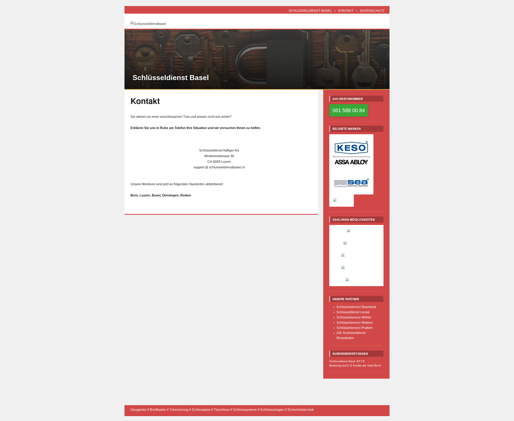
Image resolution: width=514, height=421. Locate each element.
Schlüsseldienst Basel (310, 10)
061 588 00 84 (348, 110)
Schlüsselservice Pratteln (355, 327)
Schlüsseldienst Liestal (353, 312)
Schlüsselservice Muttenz (355, 322)
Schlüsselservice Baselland (356, 307)
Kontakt (346, 10)
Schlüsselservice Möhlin (354, 317)
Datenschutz (372, 10)
